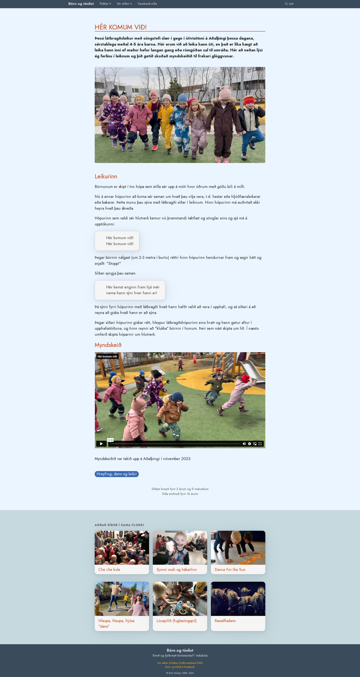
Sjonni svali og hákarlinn (177, 569)
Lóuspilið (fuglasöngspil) (176, 621)
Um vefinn (162, 663)
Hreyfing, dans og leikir (117, 474)
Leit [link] (290, 4)
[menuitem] (147, 4)
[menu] (106, 4)
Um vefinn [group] (123, 4)
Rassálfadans (225, 621)
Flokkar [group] (104, 4)
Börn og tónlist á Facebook (180, 667)
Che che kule (109, 569)
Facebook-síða (147, 4)
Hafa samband (188, 663)
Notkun (174, 663)
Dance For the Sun (230, 569)
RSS (200, 663)
